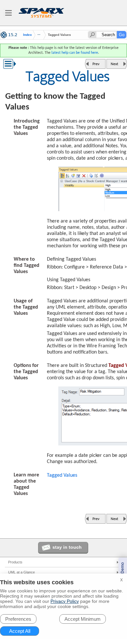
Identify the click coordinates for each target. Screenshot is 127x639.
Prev (95, 64)
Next (114, 64)
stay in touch (67, 547)
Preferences (18, 619)
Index (27, 34)
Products (15, 562)
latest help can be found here (74, 53)
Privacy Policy (64, 601)
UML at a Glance (21, 572)
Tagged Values (62, 475)
